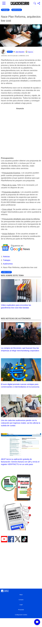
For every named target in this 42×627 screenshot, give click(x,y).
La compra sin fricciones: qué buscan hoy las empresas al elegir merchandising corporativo (20, 349)
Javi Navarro (20, 52)
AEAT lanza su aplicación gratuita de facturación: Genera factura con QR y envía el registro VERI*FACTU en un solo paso (20, 461)
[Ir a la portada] (20, 3)
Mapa (21, 594)
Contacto (21, 599)
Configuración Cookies (21, 614)
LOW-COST (6, 272)
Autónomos (16, 10)
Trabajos (5, 10)
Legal (21, 604)
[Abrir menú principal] (4, 3)
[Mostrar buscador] (35, 3)
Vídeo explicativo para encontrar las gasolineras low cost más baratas (16, 306)
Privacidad (21, 609)
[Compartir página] (39, 3)
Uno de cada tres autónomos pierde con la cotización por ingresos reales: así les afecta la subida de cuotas (20, 423)
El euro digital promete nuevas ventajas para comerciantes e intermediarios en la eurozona (20, 385)
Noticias (6, 256)
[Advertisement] (21, 132)
